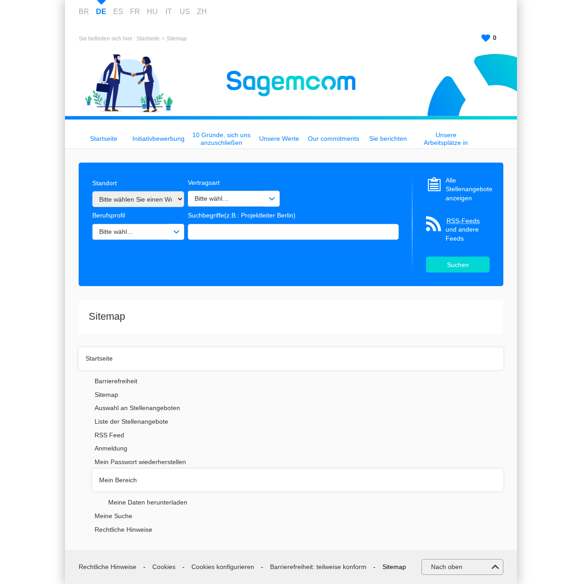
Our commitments (333, 138)
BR (84, 11)
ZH (202, 11)
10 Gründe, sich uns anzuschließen (221, 138)
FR (135, 11)
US (185, 11)
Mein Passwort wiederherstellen (140, 461)
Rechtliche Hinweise (123, 529)
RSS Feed (109, 435)
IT (169, 11)
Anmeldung (111, 448)
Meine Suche (113, 516)
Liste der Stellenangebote (131, 421)
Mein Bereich (118, 480)
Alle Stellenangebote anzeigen (468, 189)
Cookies (164, 566)
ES (118, 11)
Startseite (148, 38)
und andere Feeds (463, 229)
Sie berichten (388, 138)
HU (152, 11)
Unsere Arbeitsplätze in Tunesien (446, 138)
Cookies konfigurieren (222, 566)
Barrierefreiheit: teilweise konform (318, 566)
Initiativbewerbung (158, 138)
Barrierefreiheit (116, 381)
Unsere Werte (279, 138)
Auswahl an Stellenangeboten (137, 407)
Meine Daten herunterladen (147, 502)
